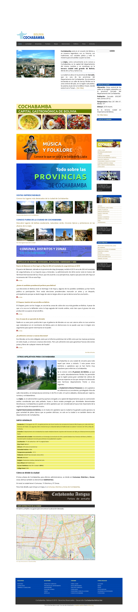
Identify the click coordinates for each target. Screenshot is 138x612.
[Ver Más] (80, 88)
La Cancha (79, 212)
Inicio (20, 44)
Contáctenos (21, 585)
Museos (100, 215)
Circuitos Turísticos (103, 159)
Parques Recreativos (103, 211)
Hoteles (100, 206)
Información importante (105, 152)
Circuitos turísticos (76, 587)
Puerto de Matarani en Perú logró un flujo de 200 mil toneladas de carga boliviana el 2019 (48, 266)
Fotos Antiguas (102, 589)
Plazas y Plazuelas (103, 209)
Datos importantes (76, 585)
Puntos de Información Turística (107, 157)
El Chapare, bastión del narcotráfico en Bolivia (32, 302)
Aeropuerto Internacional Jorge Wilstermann (107, 246)
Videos (46, 591)
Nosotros (20, 583)
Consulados (101, 166)
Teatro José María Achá (104, 256)
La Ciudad (28, 44)
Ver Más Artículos (90, 352)
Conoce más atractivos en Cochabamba (27, 215)
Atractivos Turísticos (50, 583)
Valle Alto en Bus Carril (26, 240)
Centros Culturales (103, 218)
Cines (99, 220)
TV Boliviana (101, 593)
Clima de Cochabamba (104, 155)
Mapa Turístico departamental (106, 165)
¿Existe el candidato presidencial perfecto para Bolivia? (36, 285)
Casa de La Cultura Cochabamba (107, 249)
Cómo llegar (101, 150)
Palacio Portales (62, 212)
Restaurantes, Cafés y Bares (105, 207)
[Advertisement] (69, 15)
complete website (79, 605)
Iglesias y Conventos (103, 217)
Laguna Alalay (23, 212)
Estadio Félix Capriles (104, 255)
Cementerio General (103, 251)
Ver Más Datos (102, 115)
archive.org (90, 605)
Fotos (83, 44)
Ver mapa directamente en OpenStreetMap (26, 561)
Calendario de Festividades (105, 591)
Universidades (101, 222)
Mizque (59, 240)
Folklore (75, 44)
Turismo (47, 44)
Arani (39, 240)
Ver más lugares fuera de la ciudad (25, 242)
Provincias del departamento (52, 585)
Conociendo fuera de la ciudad (106, 161)
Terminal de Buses (103, 258)
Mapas (56, 44)
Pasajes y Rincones (103, 213)
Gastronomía (66, 44)
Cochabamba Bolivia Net (93, 600)
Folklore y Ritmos (49, 589)
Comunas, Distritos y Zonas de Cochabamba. (64, 487)
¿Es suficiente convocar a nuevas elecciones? (32, 336)
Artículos (92, 44)
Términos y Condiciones (24, 587)
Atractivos (38, 44)
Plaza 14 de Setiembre (45, 212)
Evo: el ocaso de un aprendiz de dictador (30, 319)
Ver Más (20, 280)
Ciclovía (100, 253)
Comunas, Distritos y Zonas (105, 163)
